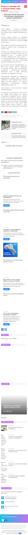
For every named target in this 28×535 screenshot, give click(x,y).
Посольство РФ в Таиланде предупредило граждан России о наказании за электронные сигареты (5, 125)
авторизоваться (5, 162)
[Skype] (14, 112)
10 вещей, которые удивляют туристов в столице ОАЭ (12, 230)
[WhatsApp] (12, 112)
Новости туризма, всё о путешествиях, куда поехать (10, 8)
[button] (4, 411)
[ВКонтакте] (2, 112)
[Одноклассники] (4, 112)
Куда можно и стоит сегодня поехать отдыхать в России (11, 280)
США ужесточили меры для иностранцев (11, 116)
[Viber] (10, 112)
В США (3, 115)
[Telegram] (16, 112)
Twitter (5, 329)
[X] (6, 112)
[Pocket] (8, 112)
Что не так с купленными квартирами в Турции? (10, 313)
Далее (6, 205)
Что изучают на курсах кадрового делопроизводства (16, 476)
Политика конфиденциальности (9, 516)
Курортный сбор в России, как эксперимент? (12, 196)
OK (20, 533)
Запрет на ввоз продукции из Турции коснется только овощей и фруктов (12, 142)
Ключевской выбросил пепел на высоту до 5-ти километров (5, 135)
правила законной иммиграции (12, 115)
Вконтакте (2, 329)
